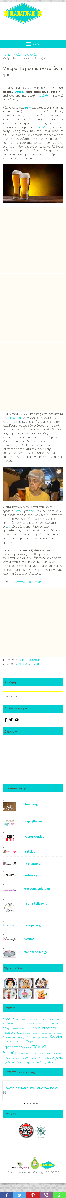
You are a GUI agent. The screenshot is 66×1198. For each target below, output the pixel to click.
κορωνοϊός (23, 1041)
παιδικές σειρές (31, 1053)
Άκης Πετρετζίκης (44, 1019)
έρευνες (6, 1032)
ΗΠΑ (28, 107)
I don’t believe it (35, 903)
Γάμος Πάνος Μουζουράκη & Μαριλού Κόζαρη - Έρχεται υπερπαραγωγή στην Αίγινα (29, 1091)
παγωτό (27, 1047)
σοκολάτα (47, 1058)
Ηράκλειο (49, 1023)
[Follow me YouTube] (16, 721)
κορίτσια (15, 418)
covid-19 (9, 1019)
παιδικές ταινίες (46, 1053)
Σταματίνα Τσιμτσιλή (18, 1029)
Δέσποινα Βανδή (31, 1023)
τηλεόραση (20, 1062)
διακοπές (18, 1037)
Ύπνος (57, 1019)
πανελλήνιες (16, 1058)
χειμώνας (49, 1062)
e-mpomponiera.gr (37, 888)
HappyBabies (33, 821)
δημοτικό (7, 1037)
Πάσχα (6, 1028)
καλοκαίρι (55, 1036)
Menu (36, 43)
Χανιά (29, 1028)
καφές (18, 511)
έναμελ (29, 938)
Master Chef (26, 1019)
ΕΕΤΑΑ (41, 1023)
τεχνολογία (8, 1062)
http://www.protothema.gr (26, 581)
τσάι (32, 511)
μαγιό (42, 1041)
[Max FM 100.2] (26, 1141)
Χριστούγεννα (44, 1027)
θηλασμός (43, 1037)
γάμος (59, 1033)
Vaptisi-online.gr (35, 952)
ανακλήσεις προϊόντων (47, 1033)
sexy (33, 1019)
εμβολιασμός (32, 1037)
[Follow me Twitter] (11, 721)
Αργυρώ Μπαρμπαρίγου (13, 1023)
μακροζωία (43, 127)
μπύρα (19, 92)
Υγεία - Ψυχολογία (29, 660)
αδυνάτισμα (17, 1032)
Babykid (29, 851)
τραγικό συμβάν (35, 1062)
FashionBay (32, 864)
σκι (8, 526)
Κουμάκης (31, 804)
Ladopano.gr (33, 925)
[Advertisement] (33, 240)
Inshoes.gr (31, 875)
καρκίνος (7, 1041)
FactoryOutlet (34, 836)
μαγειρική (34, 1041)
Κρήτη (57, 1023)
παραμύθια (37, 1058)
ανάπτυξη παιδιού (31, 1033)
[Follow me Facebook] (5, 721)
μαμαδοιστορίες (13, 1047)
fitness (18, 1019)
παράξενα (26, 1058)
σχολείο (57, 1058)
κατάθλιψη (45, 95)
